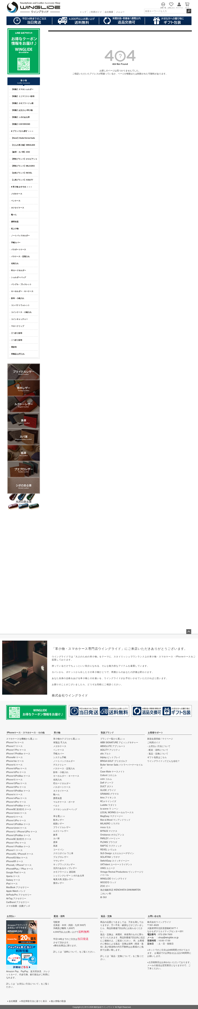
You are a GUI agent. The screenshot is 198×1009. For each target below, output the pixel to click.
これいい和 (105, 893)
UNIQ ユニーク (107, 868)
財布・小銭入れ (60, 772)
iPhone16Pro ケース (16, 772)
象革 (55, 834)
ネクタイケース (60, 790)
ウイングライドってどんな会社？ (163, 760)
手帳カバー (58, 753)
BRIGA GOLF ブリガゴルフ (113, 760)
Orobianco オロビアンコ (112, 834)
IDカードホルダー (62, 783)
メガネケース (59, 746)
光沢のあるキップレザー (65, 868)
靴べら (56, 794)
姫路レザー (58, 823)
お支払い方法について (28, 983)
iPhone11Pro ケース (16, 842)
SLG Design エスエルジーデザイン (117, 853)
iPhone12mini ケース (16, 827)
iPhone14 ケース (14, 794)
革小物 (57, 732)
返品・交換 (106, 916)
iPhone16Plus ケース (16, 768)
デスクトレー (59, 764)
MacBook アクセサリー (17, 887)
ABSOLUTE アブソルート (112, 746)
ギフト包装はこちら (157, 757)
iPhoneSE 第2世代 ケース (18, 838)
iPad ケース (12, 883)
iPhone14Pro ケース (16, 801)
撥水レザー (58, 882)
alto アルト (105, 753)
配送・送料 (59, 916)
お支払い (11, 916)
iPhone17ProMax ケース (18, 753)
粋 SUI (103, 897)
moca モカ (105, 827)
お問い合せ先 (154, 916)
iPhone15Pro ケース (16, 786)
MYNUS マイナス (108, 830)
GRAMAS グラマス (109, 793)
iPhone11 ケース (14, 850)
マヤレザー (58, 860)
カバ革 (56, 838)
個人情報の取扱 (58, 1000)
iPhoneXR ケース (14, 861)
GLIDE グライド (108, 790)
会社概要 (109, 11)
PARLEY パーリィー (110, 838)
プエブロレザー (60, 856)
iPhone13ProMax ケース (18, 824)
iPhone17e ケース (15, 742)
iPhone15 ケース (14, 779)
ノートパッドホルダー (64, 760)
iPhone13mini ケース (16, 812)
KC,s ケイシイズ (108, 801)
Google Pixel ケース (16, 872)
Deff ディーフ (106, 782)
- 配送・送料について (157, 749)
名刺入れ (57, 779)
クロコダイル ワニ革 (63, 853)
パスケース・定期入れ (64, 768)
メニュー (120, 11)
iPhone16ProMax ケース (18, 775)
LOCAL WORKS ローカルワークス (117, 812)
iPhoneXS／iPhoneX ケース (19, 853)
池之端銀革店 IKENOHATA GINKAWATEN (120, 889)
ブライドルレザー (62, 827)
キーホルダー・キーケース (66, 775)
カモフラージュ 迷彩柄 (64, 871)
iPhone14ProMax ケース (18, 805)
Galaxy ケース (13, 879)
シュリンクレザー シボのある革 (68, 875)
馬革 (55, 845)
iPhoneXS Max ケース (17, 857)
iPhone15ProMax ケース (18, 790)
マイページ (167, 738)
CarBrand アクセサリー (17, 902)
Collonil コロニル (108, 775)
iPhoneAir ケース (14, 757)
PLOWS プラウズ (108, 842)
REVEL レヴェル (108, 849)
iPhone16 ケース (14, 764)
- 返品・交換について (157, 753)
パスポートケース (62, 786)
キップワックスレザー (64, 864)
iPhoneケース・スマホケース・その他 (26, 732)
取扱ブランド (107, 732)
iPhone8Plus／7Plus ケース (19, 868)
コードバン (58, 849)
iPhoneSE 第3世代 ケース (18, 809)
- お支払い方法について (158, 746)
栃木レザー (58, 819)
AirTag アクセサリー (16, 898)
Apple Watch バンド (16, 890)
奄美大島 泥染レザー (63, 879)
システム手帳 (59, 757)
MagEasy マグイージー (111, 816)
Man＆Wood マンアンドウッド (115, 819)
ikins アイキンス (108, 797)
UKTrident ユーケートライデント (116, 864)
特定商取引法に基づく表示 (34, 1000)
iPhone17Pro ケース (16, 749)
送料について (70, 951)
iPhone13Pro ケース (16, 820)
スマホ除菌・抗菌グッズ (18, 905)
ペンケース (58, 749)
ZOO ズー (105, 885)
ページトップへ (188, 631)
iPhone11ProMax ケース (18, 846)
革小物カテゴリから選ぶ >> (66, 738)
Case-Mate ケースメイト (112, 771)
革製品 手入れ (60, 742)
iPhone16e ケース (15, 760)
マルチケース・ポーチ (64, 801)
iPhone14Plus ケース (16, 798)
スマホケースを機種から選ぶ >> (21, 738)
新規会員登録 (153, 738)
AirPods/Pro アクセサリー (18, 894)
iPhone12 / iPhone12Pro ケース (21, 831)
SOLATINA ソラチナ (110, 856)
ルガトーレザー (60, 830)
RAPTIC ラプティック (111, 845)
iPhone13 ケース (14, 816)
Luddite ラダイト (108, 804)
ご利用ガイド (95, 11)
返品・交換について (121, 955)
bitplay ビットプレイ (110, 757)
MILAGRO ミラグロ (110, 823)
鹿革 (55, 842)
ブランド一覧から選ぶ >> (112, 738)
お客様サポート (155, 732)
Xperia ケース (13, 876)
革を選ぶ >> (59, 816)
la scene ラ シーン (109, 808)
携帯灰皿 (57, 798)
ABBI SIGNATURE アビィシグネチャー (119, 742)
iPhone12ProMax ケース (18, 835)
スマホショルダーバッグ (65, 809)
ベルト (56, 805)
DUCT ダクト (106, 786)
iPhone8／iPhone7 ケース (19, 864)
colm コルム (106, 778)
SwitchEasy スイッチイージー (114, 860)
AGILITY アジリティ (110, 749)
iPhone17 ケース (14, 746)
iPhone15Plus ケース (16, 783)
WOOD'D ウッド (108, 882)
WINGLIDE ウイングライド (113, 878)
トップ (83, 11)
